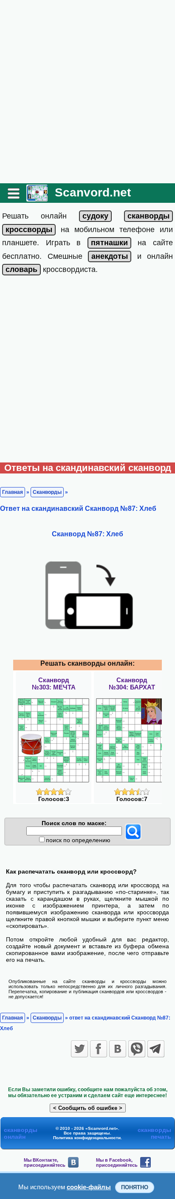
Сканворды (47, 492)
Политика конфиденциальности (87, 1137)
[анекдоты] (109, 256)
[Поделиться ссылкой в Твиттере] (79, 1048)
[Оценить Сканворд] (54, 793)
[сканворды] (148, 216)
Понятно (134, 1187)
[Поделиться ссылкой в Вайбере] (136, 1048)
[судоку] (95, 216)
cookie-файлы (89, 1187)
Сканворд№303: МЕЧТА (54, 683)
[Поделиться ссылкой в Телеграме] (155, 1048)
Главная (12, 492)
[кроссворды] (29, 229)
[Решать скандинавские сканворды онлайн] (36, 198)
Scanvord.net (93, 192)
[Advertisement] (87, 91)
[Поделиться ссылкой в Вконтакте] (117, 1048)
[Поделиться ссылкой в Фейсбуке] (98, 1048)
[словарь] (21, 269)
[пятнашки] (109, 242)
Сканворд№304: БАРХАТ (132, 683)
